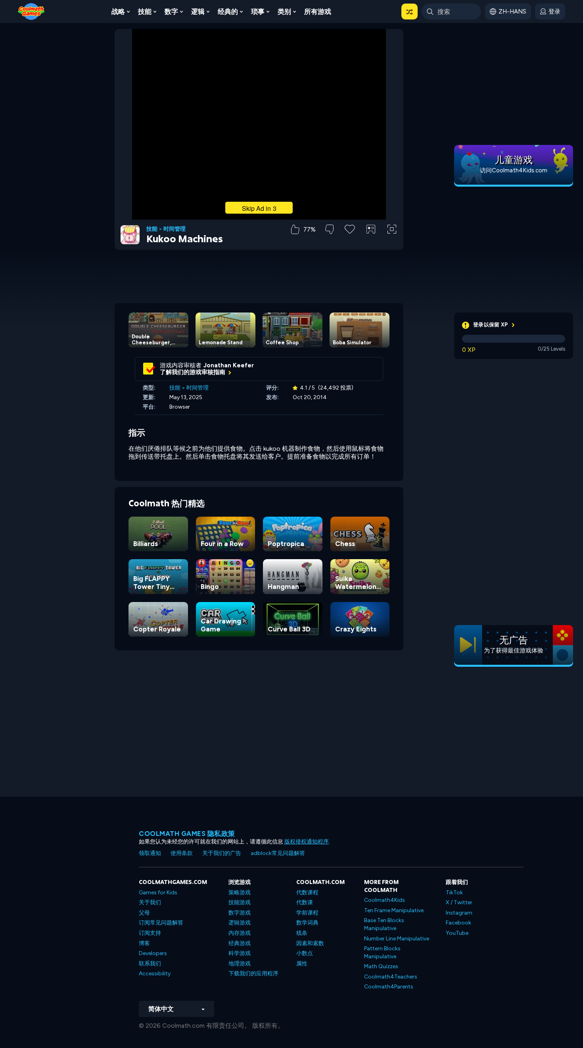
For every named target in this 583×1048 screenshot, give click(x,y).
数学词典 (307, 922)
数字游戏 (239, 912)
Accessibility (155, 973)
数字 (171, 11)
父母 (144, 912)
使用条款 (182, 853)
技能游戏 (239, 902)
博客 (144, 943)
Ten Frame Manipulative (394, 910)
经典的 (228, 11)
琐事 (258, 11)
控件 (371, 242)
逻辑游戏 (239, 922)
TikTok (454, 892)
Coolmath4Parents (388, 986)
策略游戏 (239, 892)
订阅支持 (150, 933)
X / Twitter (459, 902)
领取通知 (150, 853)
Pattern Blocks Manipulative (382, 952)
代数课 (304, 902)
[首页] (31, 11)
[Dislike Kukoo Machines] (329, 229)
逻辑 (198, 11)
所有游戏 (317, 11)
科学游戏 (239, 953)
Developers (153, 953)
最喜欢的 (349, 242)
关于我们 (150, 902)
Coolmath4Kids (384, 900)
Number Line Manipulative (396, 938)
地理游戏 (239, 963)
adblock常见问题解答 (278, 853)
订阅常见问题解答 (161, 922)
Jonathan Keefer (228, 365)
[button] (409, 11)
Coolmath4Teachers (390, 976)
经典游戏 (239, 943)
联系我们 (150, 963)
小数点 (304, 953)
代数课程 (307, 892)
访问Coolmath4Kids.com (513, 170)
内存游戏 (239, 933)
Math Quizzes (381, 966)
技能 (145, 11)
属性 (301, 963)
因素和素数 (310, 943)
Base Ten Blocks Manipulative (384, 924)
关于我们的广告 (221, 853)
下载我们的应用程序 (253, 973)
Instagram (459, 912)
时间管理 (174, 229)
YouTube (457, 933)
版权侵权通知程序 (306, 841)
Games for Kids (158, 892)
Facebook (458, 922)
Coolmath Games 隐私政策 (187, 834)
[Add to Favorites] (349, 228)
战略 (118, 11)
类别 (284, 11)
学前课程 (307, 912)
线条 (301, 933)
